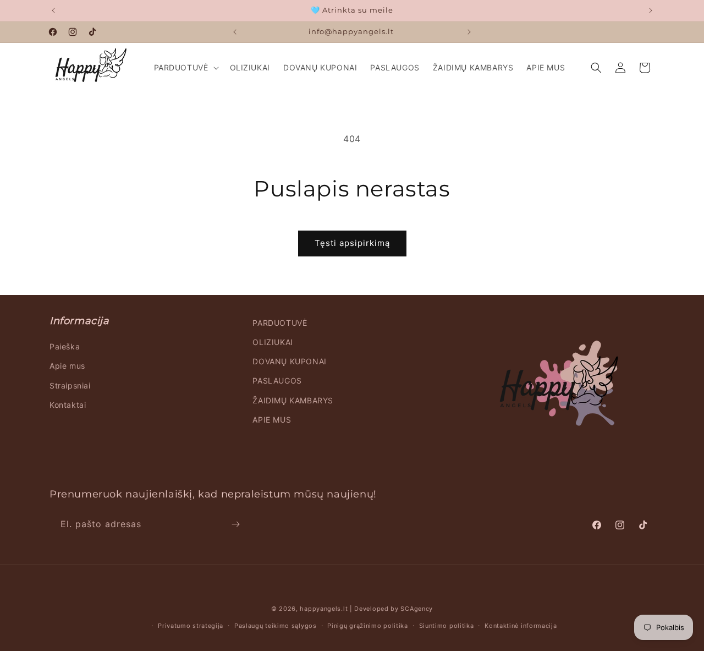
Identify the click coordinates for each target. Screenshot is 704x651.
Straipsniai (70, 385)
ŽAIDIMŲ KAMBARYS (292, 400)
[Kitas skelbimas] (651, 10)
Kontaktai (68, 404)
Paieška (65, 346)
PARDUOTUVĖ (279, 322)
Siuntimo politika (446, 626)
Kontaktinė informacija (521, 626)
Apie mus (67, 365)
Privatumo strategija (190, 626)
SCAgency (416, 608)
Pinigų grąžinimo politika (367, 626)
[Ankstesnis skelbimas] (53, 10)
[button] (185, 67)
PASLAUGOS (276, 380)
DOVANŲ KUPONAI (289, 361)
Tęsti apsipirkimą (352, 243)
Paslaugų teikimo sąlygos (275, 626)
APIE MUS (271, 419)
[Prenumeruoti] (235, 524)
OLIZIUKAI (272, 342)
